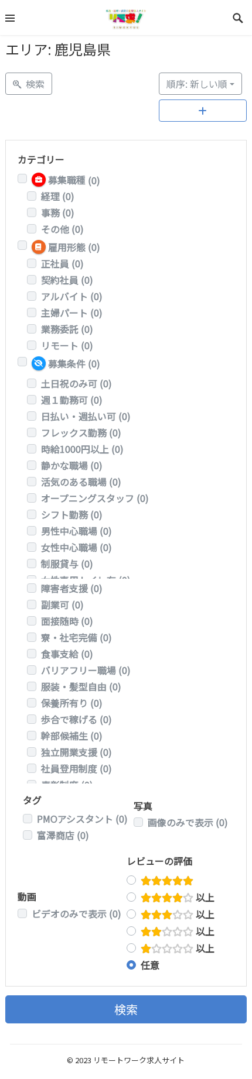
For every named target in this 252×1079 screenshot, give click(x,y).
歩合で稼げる (76, 719)
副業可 (62, 604)
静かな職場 (72, 465)
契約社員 (67, 280)
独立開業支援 (76, 752)
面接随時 (67, 621)
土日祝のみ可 (76, 383)
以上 (203, 897)
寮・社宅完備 (76, 637)
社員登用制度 (76, 768)
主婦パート (72, 312)
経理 (57, 196)
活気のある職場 (81, 482)
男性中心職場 (76, 531)
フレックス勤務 (81, 432)
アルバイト (72, 296)
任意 (150, 965)
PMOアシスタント (82, 819)
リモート (67, 345)
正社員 (62, 263)
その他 (62, 229)
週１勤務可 (72, 400)
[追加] (203, 110)
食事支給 (67, 654)
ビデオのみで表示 (76, 913)
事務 (57, 212)
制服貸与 (67, 563)
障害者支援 (72, 588)
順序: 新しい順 (196, 84)
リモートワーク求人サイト (139, 1060)
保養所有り (72, 703)
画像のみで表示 (188, 822)
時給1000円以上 (82, 449)
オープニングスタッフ (95, 498)
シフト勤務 (72, 514)
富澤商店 (63, 835)
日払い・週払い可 (86, 416)
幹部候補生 (72, 736)
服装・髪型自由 (81, 686)
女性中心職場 (76, 547)
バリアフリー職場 (86, 670)
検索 (126, 1009)
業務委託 (67, 329)
